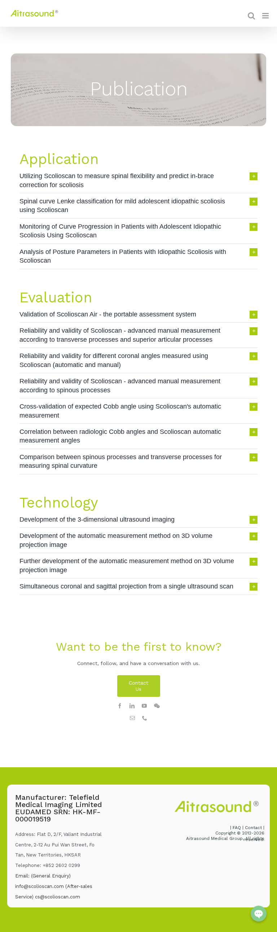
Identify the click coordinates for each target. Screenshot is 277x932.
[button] (138, 180)
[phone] (144, 718)
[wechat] (157, 705)
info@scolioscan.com (39, 886)
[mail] (132, 718)
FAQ (237, 827)
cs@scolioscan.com (57, 896)
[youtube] (144, 705)
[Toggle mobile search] (251, 16)
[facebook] (119, 705)
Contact (253, 827)
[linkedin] (132, 705)
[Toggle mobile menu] (266, 16)
